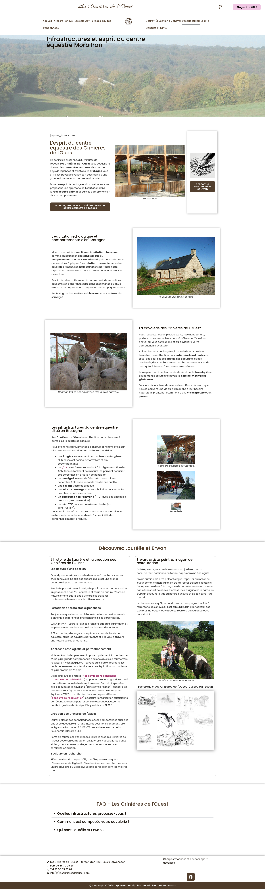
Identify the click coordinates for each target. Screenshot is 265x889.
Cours (149, 21)
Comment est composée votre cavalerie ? (93, 821)
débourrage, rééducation (67, 698)
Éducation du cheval (168, 21)
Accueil (47, 21)
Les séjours (81, 21)
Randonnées (51, 28)
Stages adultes (101, 21)
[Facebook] (191, 877)
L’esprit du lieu (191, 21)
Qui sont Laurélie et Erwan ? (80, 829)
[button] (132, 814)
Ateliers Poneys (63, 21)
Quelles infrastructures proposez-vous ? (92, 813)
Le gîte (205, 21)
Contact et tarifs (156, 28)
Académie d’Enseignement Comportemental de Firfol (83, 677)
